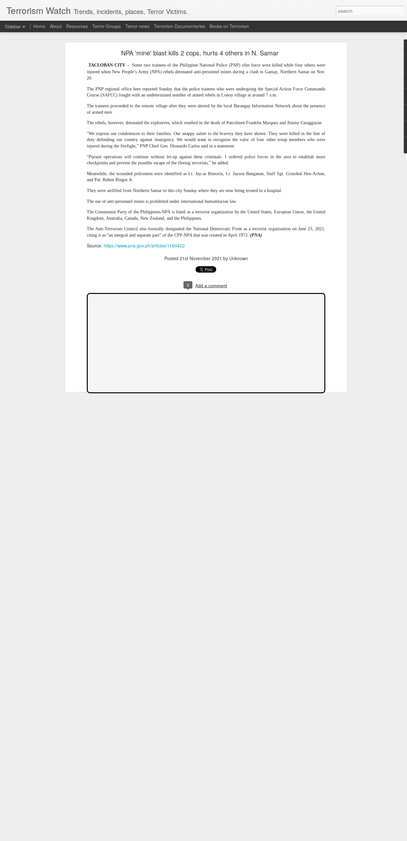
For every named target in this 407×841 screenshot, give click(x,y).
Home (39, 26)
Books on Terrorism (229, 26)
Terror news (137, 26)
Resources (77, 26)
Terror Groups (106, 26)
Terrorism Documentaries (179, 26)
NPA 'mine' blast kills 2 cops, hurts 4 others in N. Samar (200, 52)
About (56, 26)
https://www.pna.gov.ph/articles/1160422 (144, 245)
